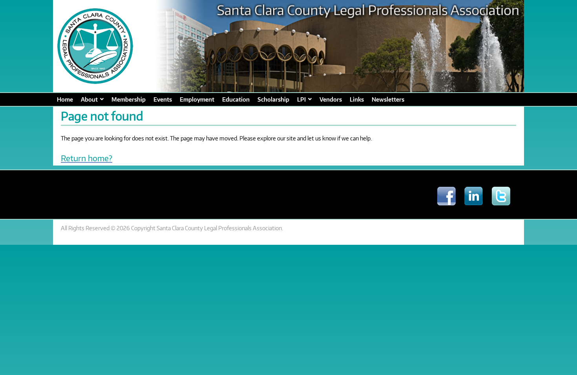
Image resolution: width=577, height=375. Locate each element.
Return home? (86, 158)
